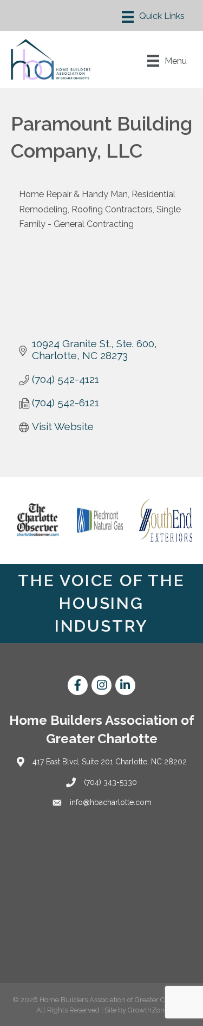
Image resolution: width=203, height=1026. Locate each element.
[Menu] (153, 16)
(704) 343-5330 (110, 782)
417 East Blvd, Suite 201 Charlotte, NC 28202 (109, 761)
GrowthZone (148, 1010)
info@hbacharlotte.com (111, 802)
